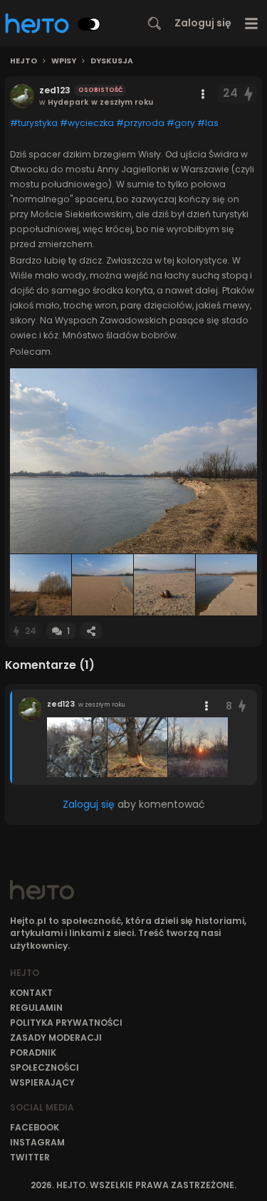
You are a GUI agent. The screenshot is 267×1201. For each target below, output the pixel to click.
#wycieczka (87, 123)
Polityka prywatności (66, 1023)
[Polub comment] (242, 706)
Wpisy (63, 61)
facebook (34, 1127)
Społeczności (44, 1067)
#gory (181, 123)
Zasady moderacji (56, 1037)
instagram (37, 1142)
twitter (30, 1157)
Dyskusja (111, 61)
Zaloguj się (202, 23)
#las (208, 123)
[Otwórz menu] (252, 23)
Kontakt (31, 993)
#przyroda (140, 123)
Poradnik (33, 1052)
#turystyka (34, 123)
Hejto (23, 61)
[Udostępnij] (91, 631)
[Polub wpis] (249, 93)
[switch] (89, 24)
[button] (133, 460)
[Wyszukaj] (154, 23)
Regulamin (36, 1008)
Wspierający (42, 1082)
